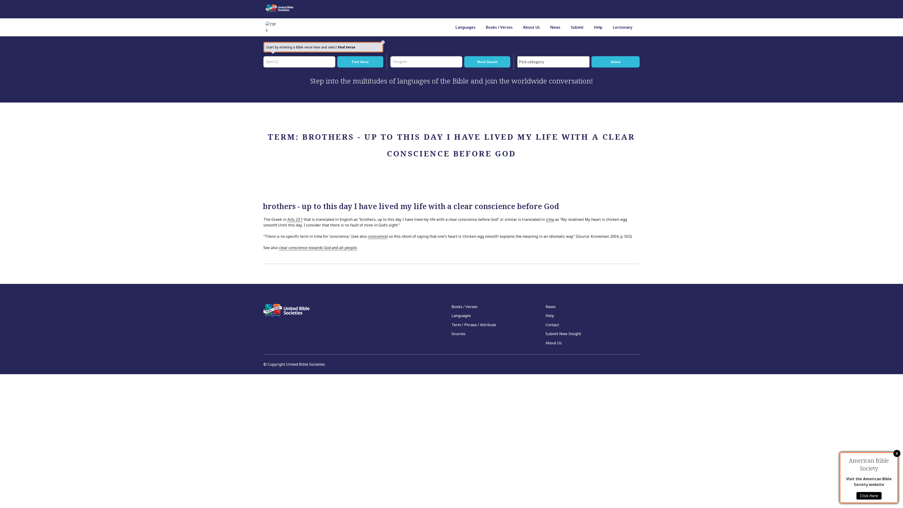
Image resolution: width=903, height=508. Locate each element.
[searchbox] (554, 62)
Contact (552, 324)
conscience (377, 236)
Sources (458, 333)
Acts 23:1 (295, 219)
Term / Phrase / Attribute (474, 324)
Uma (550, 219)
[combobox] (553, 61)
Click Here (869, 495)
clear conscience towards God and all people (318, 247)
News (555, 27)
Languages (465, 27)
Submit (577, 27)
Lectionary (623, 27)
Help (598, 27)
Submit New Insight (563, 333)
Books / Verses (499, 27)
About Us (531, 27)
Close (896, 453)
